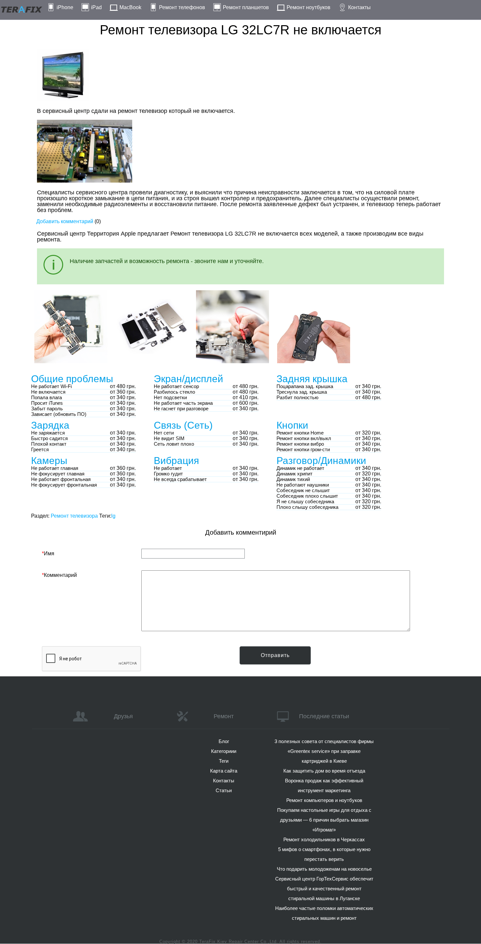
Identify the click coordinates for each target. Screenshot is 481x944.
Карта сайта (223, 771)
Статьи (224, 790)
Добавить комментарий (64, 221)
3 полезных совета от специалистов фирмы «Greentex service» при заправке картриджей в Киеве (324, 751)
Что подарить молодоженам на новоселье (324, 869)
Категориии (223, 751)
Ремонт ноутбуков (308, 7)
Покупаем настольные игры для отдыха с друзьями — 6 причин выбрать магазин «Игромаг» (324, 819)
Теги (223, 761)
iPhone (65, 7)
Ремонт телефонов (182, 7)
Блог (224, 741)
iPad (96, 7)
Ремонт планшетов (246, 7)
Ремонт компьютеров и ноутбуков (324, 800)
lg (113, 516)
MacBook (130, 7)
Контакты (359, 7)
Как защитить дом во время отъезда (324, 771)
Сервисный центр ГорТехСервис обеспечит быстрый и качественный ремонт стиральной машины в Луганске (324, 888)
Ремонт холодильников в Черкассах (324, 839)
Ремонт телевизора (74, 516)
